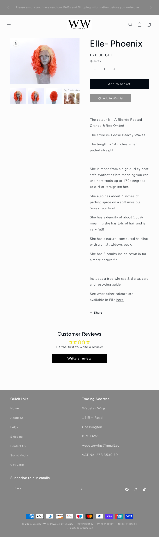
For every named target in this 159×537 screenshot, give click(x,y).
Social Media (19, 455)
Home (14, 408)
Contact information (81, 528)
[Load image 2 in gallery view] (36, 96)
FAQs (14, 427)
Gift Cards (17, 465)
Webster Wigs (41, 524)
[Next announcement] (150, 7)
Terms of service (127, 523)
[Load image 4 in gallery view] (72, 96)
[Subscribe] (80, 489)
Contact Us (18, 446)
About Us (17, 418)
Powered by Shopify (61, 524)
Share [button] (98, 313)
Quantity (95, 61)
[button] (8, 24)
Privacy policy (105, 523)
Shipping (16, 437)
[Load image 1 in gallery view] (18, 96)
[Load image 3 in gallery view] (54, 96)
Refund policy (85, 523)
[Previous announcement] (8, 7)
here (120, 300)
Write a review (79, 358)
